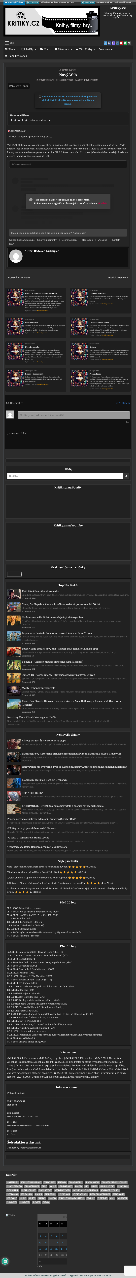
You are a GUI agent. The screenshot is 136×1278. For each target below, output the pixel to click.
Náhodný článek (17, 56)
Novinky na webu (69, 69)
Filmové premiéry (14, 1186)
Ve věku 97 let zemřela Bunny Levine (28, 837)
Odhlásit (21, 1093)
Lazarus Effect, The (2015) (32, 1041)
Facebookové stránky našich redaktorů (41, 293)
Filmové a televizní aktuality (114, 1182)
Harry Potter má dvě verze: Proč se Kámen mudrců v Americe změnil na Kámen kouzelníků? (74, 766)
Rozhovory (12, 1198)
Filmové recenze (32, 1186)
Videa (112, 1198)
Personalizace (95, 374)
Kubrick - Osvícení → (119, 277)
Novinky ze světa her (110, 1190)
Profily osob (12, 1194)
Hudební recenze (107, 1186)
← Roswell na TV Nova (17, 277)
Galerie (53, 1186)
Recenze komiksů (80, 1194)
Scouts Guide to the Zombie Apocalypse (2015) (43, 1003)
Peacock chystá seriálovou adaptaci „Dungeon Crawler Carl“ (41, 819)
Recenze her (50, 1194)
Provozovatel (106, 49)
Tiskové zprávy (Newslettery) (71, 1198)
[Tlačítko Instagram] (117, 43)
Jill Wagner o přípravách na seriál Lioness (31, 828)
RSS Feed (12, 1105)
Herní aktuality (65, 1186)
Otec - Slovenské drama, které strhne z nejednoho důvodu (37, 866)
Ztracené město (28, 929)
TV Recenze (102, 1198)
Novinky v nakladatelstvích (85, 1190)
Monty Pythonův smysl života (38, 688)
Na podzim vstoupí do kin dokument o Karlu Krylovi (46, 986)
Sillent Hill (25, 918)
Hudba (94, 1186)
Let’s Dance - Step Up (31, 922)
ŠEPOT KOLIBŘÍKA (32, 793)
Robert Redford (27, 959)
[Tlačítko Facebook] (109, 43)
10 (40, 1242)
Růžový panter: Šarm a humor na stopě (44, 740)
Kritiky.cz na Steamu (98, 293)
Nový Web (68, 74)
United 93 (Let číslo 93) (32, 925)
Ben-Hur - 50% (26, 990)
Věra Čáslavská (27, 1038)
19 (51, 1249)
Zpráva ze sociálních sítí (99, 322)
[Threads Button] (113, 43)
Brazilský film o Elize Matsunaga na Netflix (31, 717)
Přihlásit (11, 1093)
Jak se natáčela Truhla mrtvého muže (39, 911)
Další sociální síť (31, 322)
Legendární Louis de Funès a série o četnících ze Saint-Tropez (57, 633)
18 (46, 1249)
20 (56, 1249)
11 (46, 1242)
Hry (46, 49)
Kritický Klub (12, 1190)
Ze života (36, 1202)
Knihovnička (122, 1186)
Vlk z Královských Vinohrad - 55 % (37, 1028)
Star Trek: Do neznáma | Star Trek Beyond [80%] (43, 955)
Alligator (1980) (27, 972)
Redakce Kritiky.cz (46, 80)
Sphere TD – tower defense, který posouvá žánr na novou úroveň (58, 675)
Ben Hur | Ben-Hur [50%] (32, 997)
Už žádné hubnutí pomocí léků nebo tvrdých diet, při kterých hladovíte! (56, 1014)
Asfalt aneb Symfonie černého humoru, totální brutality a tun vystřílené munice (61, 1035)
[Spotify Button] (125, 43)
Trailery (91, 1198)
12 (51, 1242)
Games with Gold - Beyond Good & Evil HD (41, 952)
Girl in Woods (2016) (30, 1021)
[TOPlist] (11, 1215)
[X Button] (105, 43)
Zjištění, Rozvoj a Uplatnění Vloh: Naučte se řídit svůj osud (37, 877)
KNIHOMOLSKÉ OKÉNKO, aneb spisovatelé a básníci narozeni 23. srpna (63, 806)
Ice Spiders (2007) (28, 983)
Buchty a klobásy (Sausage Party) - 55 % (39, 1000)
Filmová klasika (75, 1182)
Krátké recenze (45, 1190)
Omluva (93, 347)
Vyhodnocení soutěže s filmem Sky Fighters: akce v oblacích (51, 932)
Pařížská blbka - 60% (101, 1069)
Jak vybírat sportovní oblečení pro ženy (29, 1073)
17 (40, 1249)
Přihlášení (124, 403)
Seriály (29, 49)
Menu (12, 43)
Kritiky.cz (117, 8)
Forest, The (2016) (28, 1010)
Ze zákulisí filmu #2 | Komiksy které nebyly (42, 1007)
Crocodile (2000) (28, 966)
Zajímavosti (122, 1198)
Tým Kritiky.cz (87, 49)
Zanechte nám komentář (88, 80)
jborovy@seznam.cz (30, 1147)
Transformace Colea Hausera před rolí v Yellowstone (37, 847)
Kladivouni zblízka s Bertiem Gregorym (45, 780)
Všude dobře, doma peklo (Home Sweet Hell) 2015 (33, 872)
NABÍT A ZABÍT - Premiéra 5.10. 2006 (39, 915)
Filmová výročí (92, 1182)
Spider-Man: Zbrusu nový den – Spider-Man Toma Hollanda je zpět (60, 648)
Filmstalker (86, 1058)
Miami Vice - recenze (30, 908)
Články (46, 1202)
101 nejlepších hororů (31, 1182)
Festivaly (62, 1182)
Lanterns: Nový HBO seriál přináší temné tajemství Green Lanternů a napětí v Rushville (71, 753)
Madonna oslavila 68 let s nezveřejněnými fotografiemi (53, 617)
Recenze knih (64, 1194)
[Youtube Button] (121, 43)
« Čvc (40, 1266)
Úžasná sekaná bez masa (33, 1031)
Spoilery (52, 1198)
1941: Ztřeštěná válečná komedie (40, 591)
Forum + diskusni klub (34, 374)
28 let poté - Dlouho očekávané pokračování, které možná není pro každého (46, 883)
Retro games (118, 1194)
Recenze (38, 1194)
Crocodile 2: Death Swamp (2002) (36, 969)
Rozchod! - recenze (29, 935)
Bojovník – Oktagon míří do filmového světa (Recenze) (52, 661)
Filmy (11, 49)
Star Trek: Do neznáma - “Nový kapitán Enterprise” (45, 962)
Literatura (63, 49)
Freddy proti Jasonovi (86, 1076)
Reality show (26, 1194)
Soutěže (32, 1198)
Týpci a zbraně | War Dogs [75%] (35, 979)
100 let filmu (12, 1182)
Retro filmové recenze (100, 1194)
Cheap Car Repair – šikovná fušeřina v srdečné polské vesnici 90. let (61, 604)
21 (62, 1249)
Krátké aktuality (28, 1190)
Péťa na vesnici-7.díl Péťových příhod (43, 1058)
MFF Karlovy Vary (62, 1190)
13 (57, 1242)
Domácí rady (49, 1182)
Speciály (41, 1198)
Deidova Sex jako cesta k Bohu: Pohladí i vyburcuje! (45, 1024)
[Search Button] (129, 43)
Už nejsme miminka (29, 993)
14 (62, 1242)
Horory (78, 1186)
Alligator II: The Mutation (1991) (36, 976)
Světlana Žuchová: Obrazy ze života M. (39, 1017)
